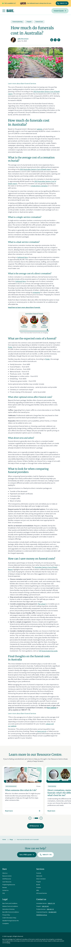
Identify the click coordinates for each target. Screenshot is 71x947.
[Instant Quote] (60, 10)
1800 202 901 (45, 906)
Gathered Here (22, 257)
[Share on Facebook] (58, 39)
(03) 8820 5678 (52, 912)
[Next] (41, 818)
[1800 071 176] (62, 3)
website (39, 129)
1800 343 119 (50, 909)
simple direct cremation (39, 186)
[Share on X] (55, 39)
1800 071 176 (51, 903)
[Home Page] (10, 10)
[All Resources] (35, 825)
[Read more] (22, 790)
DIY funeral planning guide (48, 651)
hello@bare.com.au (41, 915)
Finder (10, 347)
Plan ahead (42, 604)
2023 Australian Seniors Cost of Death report (35, 169)
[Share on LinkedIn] (51, 39)
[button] (3, 11)
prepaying (36, 292)
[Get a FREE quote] (27, 854)
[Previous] (29, 818)
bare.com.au (41, 731)
